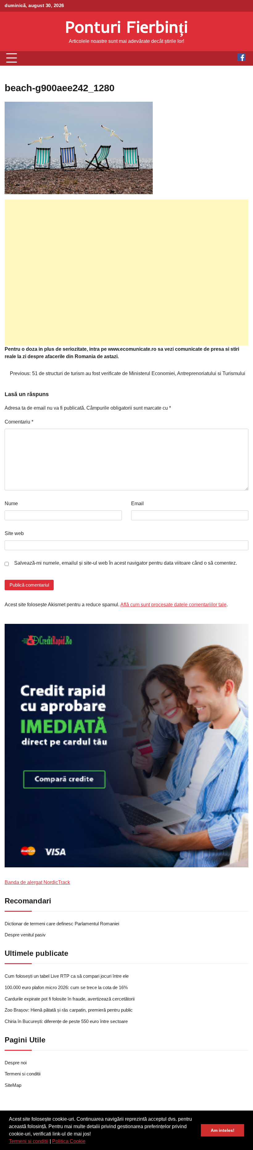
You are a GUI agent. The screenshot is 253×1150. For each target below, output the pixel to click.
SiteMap (13, 1085)
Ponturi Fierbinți (126, 27)
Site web (14, 533)
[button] (88, 1142)
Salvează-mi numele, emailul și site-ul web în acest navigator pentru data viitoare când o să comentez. (125, 563)
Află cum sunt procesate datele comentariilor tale (173, 604)
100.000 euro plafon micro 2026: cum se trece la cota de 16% (66, 987)
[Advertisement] (126, 272)
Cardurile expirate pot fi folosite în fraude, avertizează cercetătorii (70, 999)
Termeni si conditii (28, 1141)
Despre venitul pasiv (25, 934)
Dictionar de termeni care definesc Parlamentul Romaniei (62, 923)
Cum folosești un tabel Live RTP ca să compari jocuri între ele (67, 976)
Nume (11, 503)
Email (137, 503)
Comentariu (19, 421)
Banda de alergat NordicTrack (37, 882)
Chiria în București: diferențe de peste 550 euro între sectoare (66, 1021)
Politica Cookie (68, 1141)
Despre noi (16, 1062)
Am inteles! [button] (222, 1130)
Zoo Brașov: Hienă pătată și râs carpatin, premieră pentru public (69, 1010)
